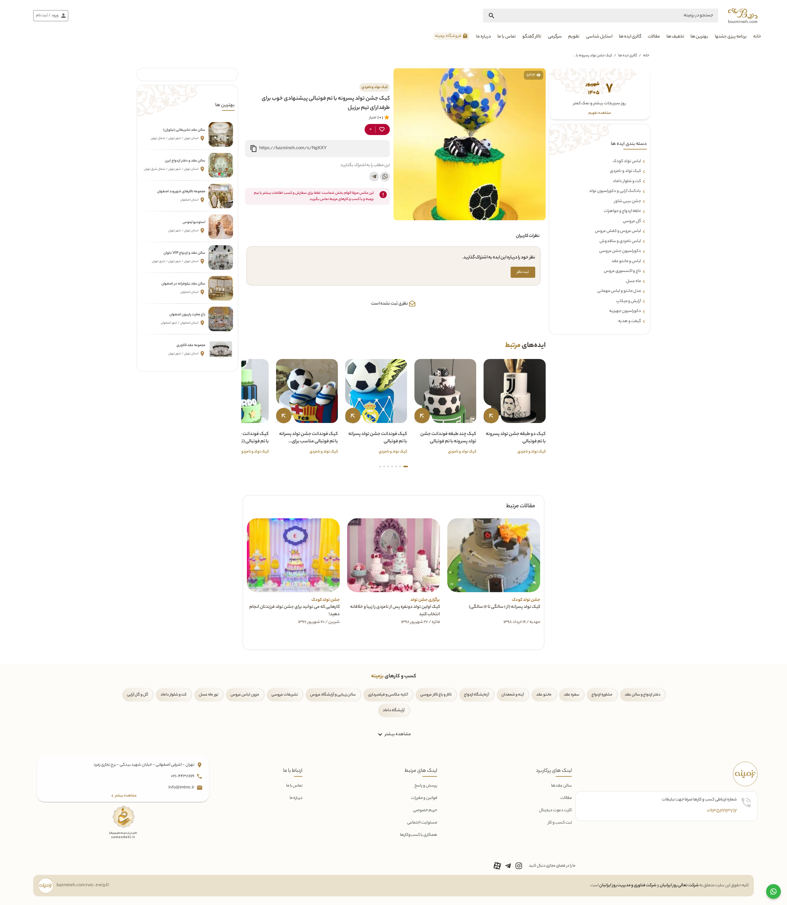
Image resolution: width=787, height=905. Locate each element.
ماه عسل (633, 281)
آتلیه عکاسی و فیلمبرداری (388, 695)
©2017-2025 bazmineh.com (83, 885)
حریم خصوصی (425, 810)
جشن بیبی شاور (627, 201)
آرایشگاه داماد (394, 710)
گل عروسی (632, 221)
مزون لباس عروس (245, 695)
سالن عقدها (561, 785)
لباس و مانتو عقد (626, 261)
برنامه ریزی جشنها (731, 37)
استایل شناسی (599, 37)
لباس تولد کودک (627, 161)
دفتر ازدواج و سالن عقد (642, 695)
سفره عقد (571, 695)
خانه (757, 37)
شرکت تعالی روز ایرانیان (679, 885)
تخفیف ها (675, 37)
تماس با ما (506, 37)
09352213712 (722, 811)
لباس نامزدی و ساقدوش (620, 241)
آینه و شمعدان (512, 695)
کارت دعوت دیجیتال (555, 810)
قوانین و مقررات (424, 798)
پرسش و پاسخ (425, 785)
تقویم (573, 37)
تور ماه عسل (208, 695)
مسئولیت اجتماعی (422, 822)
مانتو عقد (544, 695)
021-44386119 (183, 776)
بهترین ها (699, 37)
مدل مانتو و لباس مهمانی (619, 291)
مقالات (654, 37)
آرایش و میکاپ (628, 301)
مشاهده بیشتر (397, 734)
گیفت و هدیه (629, 321)
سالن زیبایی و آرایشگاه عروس (333, 695)
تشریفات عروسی (284, 695)
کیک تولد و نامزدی (625, 171)
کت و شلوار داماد (627, 181)
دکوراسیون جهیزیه (625, 311)
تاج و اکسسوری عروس (622, 271)
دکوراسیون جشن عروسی (620, 251)
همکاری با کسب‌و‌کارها (418, 835)
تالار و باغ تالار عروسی (436, 695)
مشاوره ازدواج (601, 695)
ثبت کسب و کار (560, 822)
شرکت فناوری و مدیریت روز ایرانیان (627, 885)
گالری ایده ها (630, 37)
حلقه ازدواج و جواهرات (622, 211)
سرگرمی (555, 37)
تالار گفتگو (531, 37)
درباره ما (483, 37)
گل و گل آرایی (137, 695)
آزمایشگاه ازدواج (476, 695)
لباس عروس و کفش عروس (618, 231)
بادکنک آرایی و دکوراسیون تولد (615, 191)
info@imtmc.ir (181, 787)
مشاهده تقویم (599, 113)
